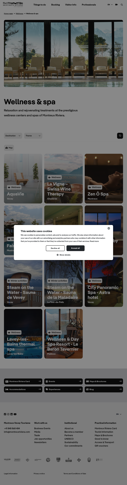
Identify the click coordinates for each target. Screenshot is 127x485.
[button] (63, 255)
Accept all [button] (75, 248)
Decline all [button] (55, 248)
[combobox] (109, 228)
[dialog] (63, 242)
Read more (94, 241)
